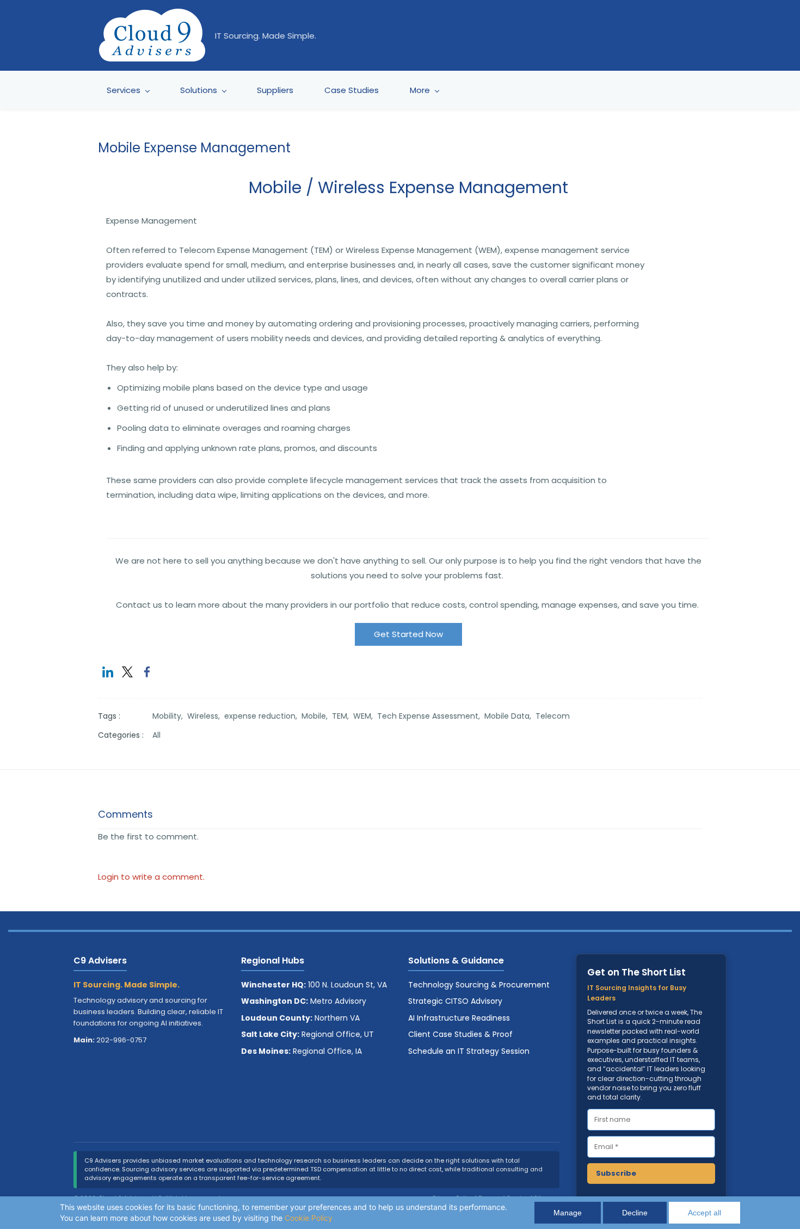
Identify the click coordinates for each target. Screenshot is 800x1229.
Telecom (553, 716)
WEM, (365, 716)
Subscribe (616, 1173)
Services (123, 90)
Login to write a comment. (151, 876)
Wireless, (205, 716)
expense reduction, (262, 716)
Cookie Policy (309, 1217)
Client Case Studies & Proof (460, 1034)
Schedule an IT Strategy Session (469, 1051)
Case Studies (351, 90)
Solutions (198, 90)
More (420, 90)
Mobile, (316, 716)
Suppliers (275, 90)
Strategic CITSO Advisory (455, 1001)
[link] (108, 672)
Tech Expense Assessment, (430, 716)
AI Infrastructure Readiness (459, 1017)
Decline (635, 1212)
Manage (567, 1212)
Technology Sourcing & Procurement (479, 984)
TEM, (342, 716)
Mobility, (169, 716)
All (156, 735)
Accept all (704, 1212)
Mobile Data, (510, 716)
